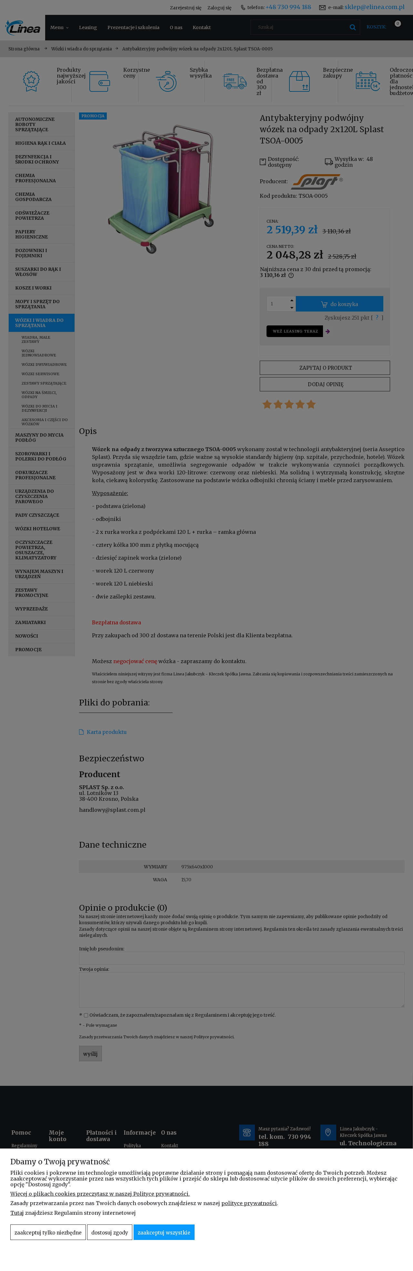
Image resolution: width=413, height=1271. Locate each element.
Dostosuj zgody (109, 1233)
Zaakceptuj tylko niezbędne (48, 1233)
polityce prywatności (249, 1203)
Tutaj (17, 1213)
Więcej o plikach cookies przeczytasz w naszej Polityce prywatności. (100, 1194)
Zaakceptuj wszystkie (164, 1233)
